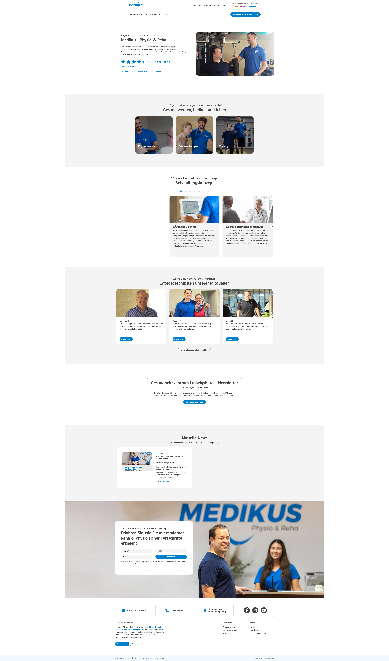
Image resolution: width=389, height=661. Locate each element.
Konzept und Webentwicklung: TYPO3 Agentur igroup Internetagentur (139, 658)
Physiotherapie (136, 14)
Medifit (243, 6)
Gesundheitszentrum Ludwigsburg (245, 4)
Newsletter (254, 630)
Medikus (252, 6)
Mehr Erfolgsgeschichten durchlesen (194, 350)
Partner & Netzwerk (258, 633)
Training (167, 14)
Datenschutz (269, 658)
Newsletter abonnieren (194, 402)
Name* (126, 551)
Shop (252, 636)
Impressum (258, 658)
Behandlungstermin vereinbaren (245, 14)
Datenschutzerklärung (141, 561)
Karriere (253, 627)
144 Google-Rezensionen (128, 66)
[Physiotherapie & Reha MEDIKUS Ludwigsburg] (136, 5)
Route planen (122, 644)
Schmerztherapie (153, 14)
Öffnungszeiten (137, 644)
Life (236, 6)
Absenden (171, 557)
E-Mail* (160, 551)
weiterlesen (126, 339)
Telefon (126, 557)
